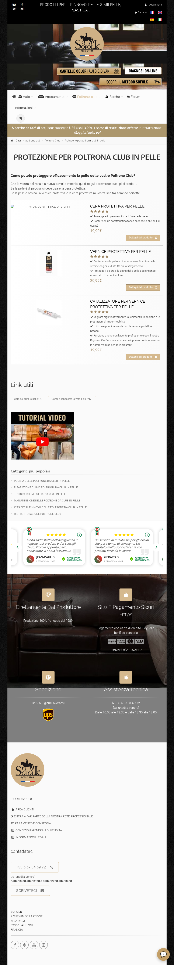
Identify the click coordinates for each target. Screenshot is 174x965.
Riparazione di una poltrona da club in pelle (46, 487)
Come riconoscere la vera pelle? (70, 398)
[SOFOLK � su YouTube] (34, 945)
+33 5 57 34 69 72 (31, 867)
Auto (26, 97)
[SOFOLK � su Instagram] (43, 945)
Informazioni (23, 108)
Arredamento (55, 97)
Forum (135, 97)
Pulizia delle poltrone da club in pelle (42, 480)
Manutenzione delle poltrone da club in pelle (47, 500)
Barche (114, 97)
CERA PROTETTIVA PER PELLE (117, 206)
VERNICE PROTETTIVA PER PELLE (120, 251)
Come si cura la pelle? (27, 398)
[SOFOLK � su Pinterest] (24, 945)
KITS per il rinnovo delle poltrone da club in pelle (50, 507)
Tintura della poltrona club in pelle (40, 494)
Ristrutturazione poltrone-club (37, 513)
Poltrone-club (87, 97)
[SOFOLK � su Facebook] (15, 945)
